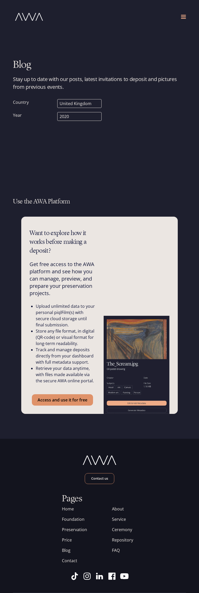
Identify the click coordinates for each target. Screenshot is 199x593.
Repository (122, 540)
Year (17, 115)
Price (67, 540)
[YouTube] (124, 576)
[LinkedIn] (99, 576)
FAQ (116, 550)
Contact (69, 560)
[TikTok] (74, 576)
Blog (66, 550)
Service (119, 519)
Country (21, 102)
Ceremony (122, 529)
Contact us (99, 478)
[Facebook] (112, 576)
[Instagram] (87, 576)
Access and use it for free (62, 400)
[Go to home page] (56, 17)
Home (68, 509)
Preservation (74, 529)
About (118, 509)
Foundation (73, 519)
